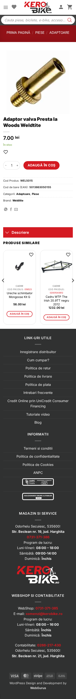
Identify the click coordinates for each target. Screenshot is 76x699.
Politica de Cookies (38, 464)
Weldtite (17, 200)
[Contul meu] (61, 7)
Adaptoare (59, 32)
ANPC (38, 473)
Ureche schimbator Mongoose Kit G (20, 295)
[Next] (72, 289)
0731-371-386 (38, 537)
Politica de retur (38, 368)
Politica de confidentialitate (38, 456)
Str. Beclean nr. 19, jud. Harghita (38, 531)
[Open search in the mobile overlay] (38, 20)
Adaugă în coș (42, 165)
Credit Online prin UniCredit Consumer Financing (38, 403)
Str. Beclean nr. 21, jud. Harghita (38, 656)
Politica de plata (38, 384)
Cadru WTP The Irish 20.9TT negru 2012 (56, 300)
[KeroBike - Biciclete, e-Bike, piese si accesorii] (38, 7)
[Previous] (3, 289)
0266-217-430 (49, 645)
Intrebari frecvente (38, 392)
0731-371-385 (46, 608)
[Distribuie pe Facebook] (11, 209)
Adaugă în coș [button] (19, 313)
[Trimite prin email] (16, 209)
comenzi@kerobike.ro (44, 614)
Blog (38, 422)
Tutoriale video (38, 414)
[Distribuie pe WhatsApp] (5, 209)
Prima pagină (18, 32)
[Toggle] (7, 232)
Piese (40, 32)
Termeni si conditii (38, 448)
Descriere (20, 232)
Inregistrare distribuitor (38, 352)
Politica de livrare (38, 376)
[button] (5, 7)
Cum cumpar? (38, 360)
